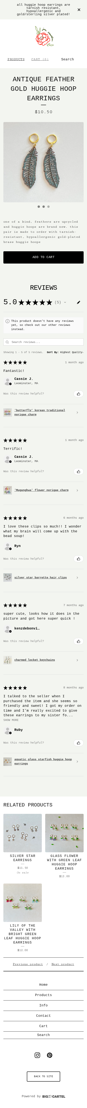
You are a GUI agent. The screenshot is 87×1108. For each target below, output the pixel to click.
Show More (11, 720)
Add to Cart (44, 257)
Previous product (28, 964)
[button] (65, 302)
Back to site (43, 1076)
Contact (43, 1016)
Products (15, 59)
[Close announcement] (79, 9)
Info (43, 1005)
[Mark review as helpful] (78, 393)
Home (43, 985)
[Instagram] (37, 1055)
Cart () (40, 59)
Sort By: (53, 352)
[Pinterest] (50, 1055)
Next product (63, 964)
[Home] (43, 36)
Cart (43, 1026)
